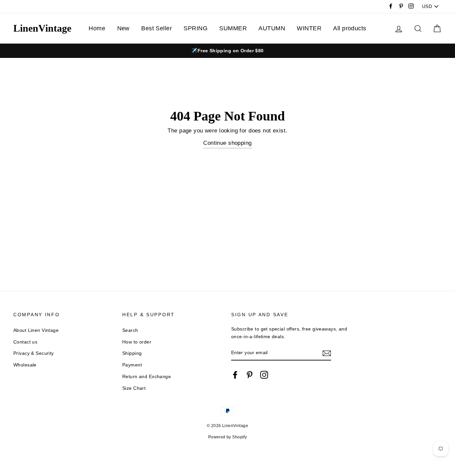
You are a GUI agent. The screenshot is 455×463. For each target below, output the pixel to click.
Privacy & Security (33, 353)
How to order (136, 342)
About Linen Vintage (36, 330)
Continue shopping (227, 143)
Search (130, 330)
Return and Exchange (146, 376)
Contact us (25, 342)
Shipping (132, 353)
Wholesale (25, 364)
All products (349, 28)
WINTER (309, 28)
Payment (132, 364)
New (123, 28)
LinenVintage (42, 28)
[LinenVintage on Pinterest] (249, 374)
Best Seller (156, 28)
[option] (227, 51)
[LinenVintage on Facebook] (235, 374)
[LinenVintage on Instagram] (264, 374)
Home (97, 28)
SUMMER (233, 28)
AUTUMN (271, 28)
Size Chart (134, 388)
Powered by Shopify (227, 437)
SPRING (196, 28)
